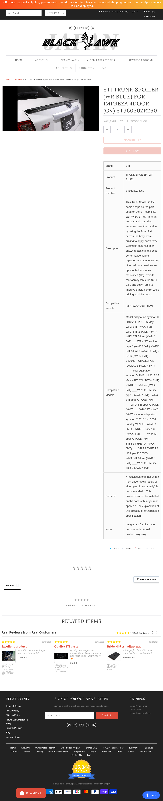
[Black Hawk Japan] (81, 41)
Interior (27, 751)
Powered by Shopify (101, 784)
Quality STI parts (66, 646)
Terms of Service (13, 706)
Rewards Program (14, 728)
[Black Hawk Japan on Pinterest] (81, 27)
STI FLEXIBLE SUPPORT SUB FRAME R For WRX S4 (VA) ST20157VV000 (61, 667)
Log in (135, 11)
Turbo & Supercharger (58, 751)
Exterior (15, 751)
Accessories (145, 751)
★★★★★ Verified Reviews (113, 11)
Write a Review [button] (148, 579)
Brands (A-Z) (91, 748)
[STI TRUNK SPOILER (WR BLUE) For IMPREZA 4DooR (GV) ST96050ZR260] (50, 108)
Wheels (131, 751)
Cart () (150, 11)
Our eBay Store (13, 737)
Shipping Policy (13, 715)
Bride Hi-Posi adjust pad (124, 646)
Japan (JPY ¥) (53, 13)
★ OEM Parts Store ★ (113, 748)
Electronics (134, 748)
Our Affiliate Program (70, 748)
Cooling (39, 751)
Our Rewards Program (45, 748)
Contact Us (76, 755)
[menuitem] (16, 60)
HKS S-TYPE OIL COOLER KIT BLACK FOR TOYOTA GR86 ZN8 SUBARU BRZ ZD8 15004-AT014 (8, 669)
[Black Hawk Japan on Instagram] (87, 27)
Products (18, 80)
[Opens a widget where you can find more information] (151, 795)
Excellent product (14, 646)
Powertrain (106, 751)
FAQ (8, 732)
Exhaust (149, 748)
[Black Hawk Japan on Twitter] (70, 27)
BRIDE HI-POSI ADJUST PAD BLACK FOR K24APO (113, 667)
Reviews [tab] (10, 585)
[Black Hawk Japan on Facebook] (76, 27)
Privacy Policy (12, 711)
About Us (25, 748)
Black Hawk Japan (68, 784)
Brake (119, 751)
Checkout (149, 16)
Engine (93, 751)
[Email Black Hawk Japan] (93, 27)
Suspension (79, 751)
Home (13, 748)
